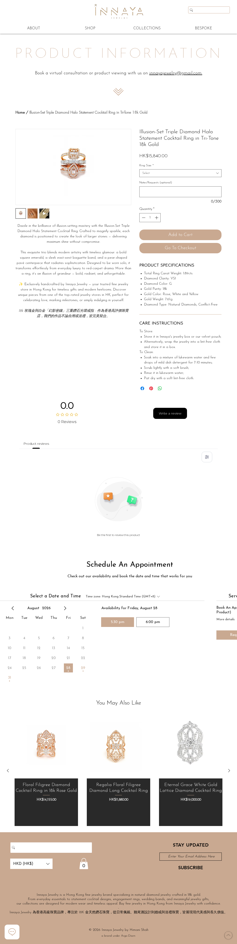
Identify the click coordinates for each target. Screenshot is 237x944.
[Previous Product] (8, 770)
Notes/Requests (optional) (155, 182)
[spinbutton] (150, 217)
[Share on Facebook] (142, 388)
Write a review (170, 413)
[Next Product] (229, 770)
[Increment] (157, 217)
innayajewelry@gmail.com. (175, 73)
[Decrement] (143, 217)
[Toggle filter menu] (207, 457)
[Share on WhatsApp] (160, 388)
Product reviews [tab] (36, 444)
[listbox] (31, 864)
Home (20, 112)
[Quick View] (46, 746)
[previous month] (13, 608)
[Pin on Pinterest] (151, 388)
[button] (31, 864)
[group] (118, 770)
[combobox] (180, 173)
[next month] (65, 608)
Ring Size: (146, 165)
